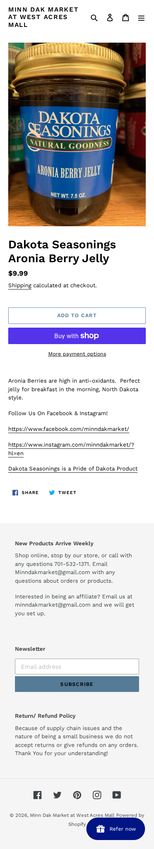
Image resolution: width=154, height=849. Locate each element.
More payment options (77, 354)
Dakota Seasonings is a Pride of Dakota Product (73, 468)
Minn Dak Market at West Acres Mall (43, 17)
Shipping (19, 285)
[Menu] (141, 17)
